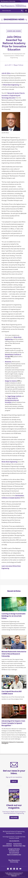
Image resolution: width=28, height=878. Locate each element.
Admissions (9, 843)
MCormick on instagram (17, 869)
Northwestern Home (14, 850)
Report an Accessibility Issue (14, 854)
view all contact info (14, 840)
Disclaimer (14, 875)
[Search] (22, 11)
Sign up (14, 781)
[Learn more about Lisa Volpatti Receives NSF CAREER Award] (14, 682)
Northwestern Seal (14, 861)
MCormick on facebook (11, 869)
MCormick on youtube (20, 869)
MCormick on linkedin (14, 869)
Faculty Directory (17, 843)
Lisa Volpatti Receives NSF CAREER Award (12, 692)
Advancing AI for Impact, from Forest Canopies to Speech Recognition (13, 723)
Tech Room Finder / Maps (19, 845)
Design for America (11, 381)
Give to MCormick (7, 845)
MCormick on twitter (7, 869)
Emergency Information (14, 849)
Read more (14, 817)
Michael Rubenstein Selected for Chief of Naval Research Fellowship (14, 654)
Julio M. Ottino (6, 73)
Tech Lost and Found (14, 852)
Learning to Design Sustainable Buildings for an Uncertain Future (13, 616)
